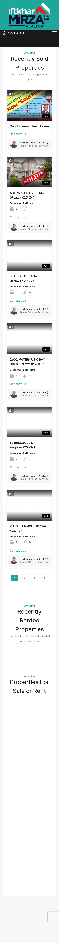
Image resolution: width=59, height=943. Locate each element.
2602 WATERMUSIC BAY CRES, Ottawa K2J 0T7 (27, 362)
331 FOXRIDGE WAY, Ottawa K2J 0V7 (24, 278)
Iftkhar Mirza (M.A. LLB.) (34, 142)
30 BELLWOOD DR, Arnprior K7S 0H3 (23, 445)
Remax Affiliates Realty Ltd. (34, 145)
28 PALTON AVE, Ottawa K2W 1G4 (28, 528)
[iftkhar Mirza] (29, 26)
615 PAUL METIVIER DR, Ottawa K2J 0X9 (27, 195)
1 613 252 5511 (16, 33)
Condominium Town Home (29, 126)
